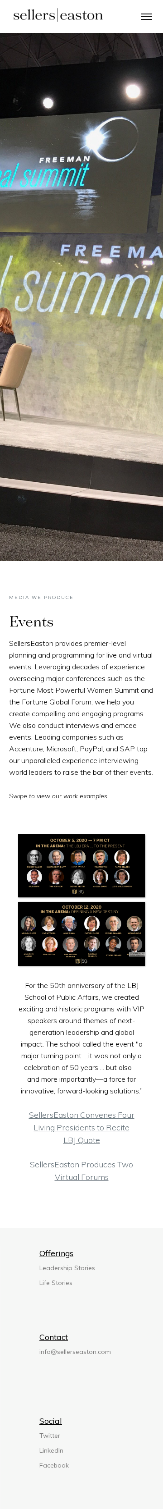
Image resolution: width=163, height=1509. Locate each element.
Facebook (54, 1465)
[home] (54, 16)
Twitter (49, 1435)
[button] (146, 16)
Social (50, 1421)
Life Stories (55, 1283)
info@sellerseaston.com (75, 1352)
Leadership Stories (67, 1268)
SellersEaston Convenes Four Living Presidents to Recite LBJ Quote (81, 1127)
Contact (53, 1337)
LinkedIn (51, 1450)
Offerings (56, 1253)
